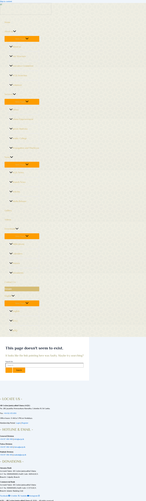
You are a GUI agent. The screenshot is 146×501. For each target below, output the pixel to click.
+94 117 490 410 (6, 455)
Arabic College (19, 138)
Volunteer (17, 85)
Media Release (19, 201)
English (8, 296)
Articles (16, 191)
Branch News (19, 182)
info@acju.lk (19, 439)
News (7, 157)
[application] (14, 31)
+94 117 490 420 (6, 447)
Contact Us (10, 282)
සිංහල (15, 321)
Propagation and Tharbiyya (25, 148)
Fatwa (15, 109)
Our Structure (19, 56)
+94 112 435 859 (9, 413)
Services (9, 94)
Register (25, 423)
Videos (8, 219)
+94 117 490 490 (6, 439)
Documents (17, 273)
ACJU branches (19, 75)
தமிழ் (14, 330)
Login (18, 423)
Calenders (17, 253)
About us (9, 31)
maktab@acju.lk (20, 455)
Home (7, 22)
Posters (16, 263)
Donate (8, 289)
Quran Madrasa (19, 129)
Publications (18, 244)
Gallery (8, 210)
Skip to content (6, 1)
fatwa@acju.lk (19, 447)
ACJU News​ (18, 172)
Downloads (10, 228)
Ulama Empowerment (22, 119)
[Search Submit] (8, 370)
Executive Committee (22, 66)
